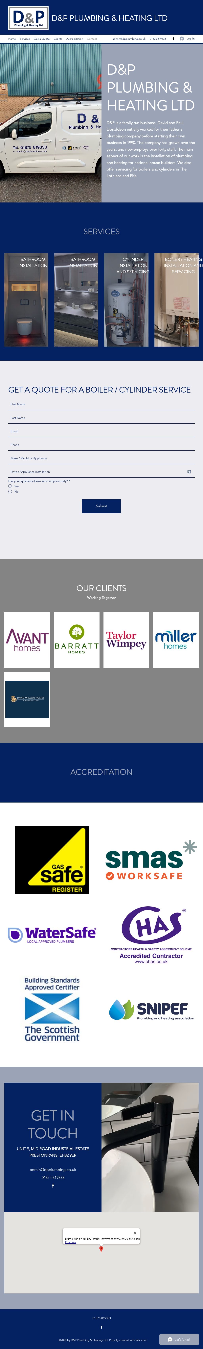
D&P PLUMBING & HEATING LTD (110, 18)
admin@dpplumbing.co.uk (129, 38)
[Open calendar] (189, 471)
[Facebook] (173, 39)
